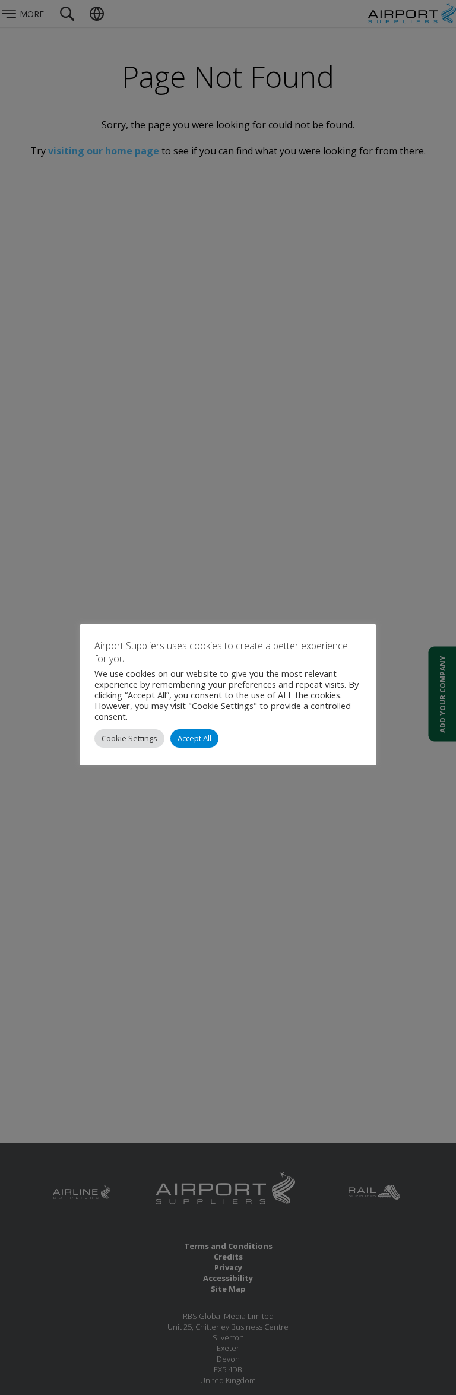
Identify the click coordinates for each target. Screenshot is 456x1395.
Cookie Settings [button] (129, 738)
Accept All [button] (194, 738)
